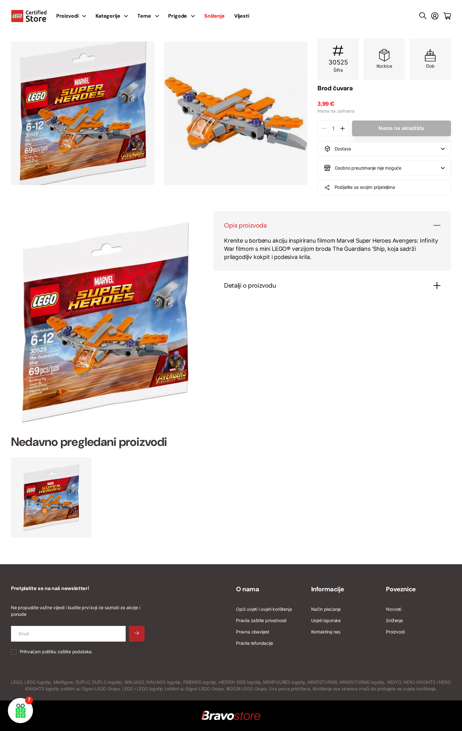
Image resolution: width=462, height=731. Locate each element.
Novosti (393, 609)
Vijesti (241, 16)
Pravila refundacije (254, 643)
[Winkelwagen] (447, 16)
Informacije (327, 589)
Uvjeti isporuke (326, 620)
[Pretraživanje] (422, 16)
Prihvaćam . (56, 651)
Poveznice (400, 589)
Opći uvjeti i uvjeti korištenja (264, 609)
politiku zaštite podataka (67, 651)
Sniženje (394, 620)
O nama (247, 589)
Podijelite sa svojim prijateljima (365, 187)
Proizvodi (395, 631)
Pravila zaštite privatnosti (261, 620)
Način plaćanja (326, 609)
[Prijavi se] (434, 16)
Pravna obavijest (252, 631)
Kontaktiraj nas (325, 631)
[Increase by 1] (342, 128)
